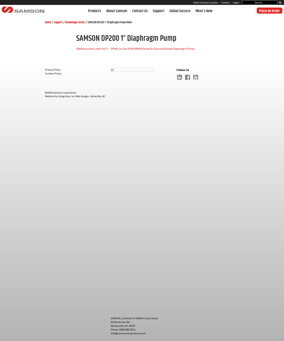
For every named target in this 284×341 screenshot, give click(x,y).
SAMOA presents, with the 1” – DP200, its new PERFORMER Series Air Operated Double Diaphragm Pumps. (135, 48)
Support (159, 11)
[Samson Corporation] (23, 11)
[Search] (280, 3)
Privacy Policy (52, 69)
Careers (225, 2)
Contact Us (140, 11)
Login (236, 2)
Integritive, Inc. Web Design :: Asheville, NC (81, 96)
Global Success (180, 11)
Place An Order (269, 11)
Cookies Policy (53, 73)
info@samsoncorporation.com (128, 333)
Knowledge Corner (75, 22)
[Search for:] (259, 2)
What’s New (204, 11)
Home (48, 22)
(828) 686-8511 (127, 329)
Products (94, 11)
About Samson (116, 11)
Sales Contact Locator (205, 2)
